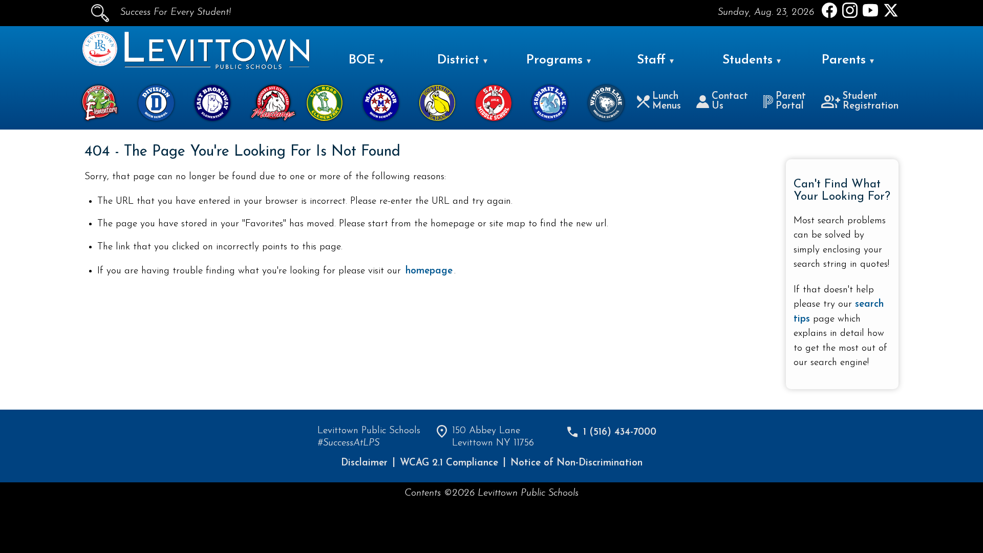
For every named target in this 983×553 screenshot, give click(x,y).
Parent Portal (791, 101)
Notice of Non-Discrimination (576, 463)
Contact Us (730, 101)
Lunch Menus (666, 101)
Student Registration (871, 101)
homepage (429, 271)
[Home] (100, 64)
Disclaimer (364, 463)
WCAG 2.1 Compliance (449, 463)
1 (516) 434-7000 (619, 432)
